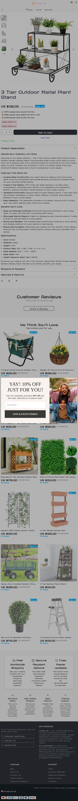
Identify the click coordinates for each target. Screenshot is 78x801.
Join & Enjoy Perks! (25, 414)
